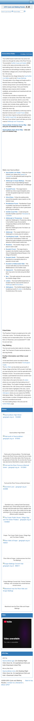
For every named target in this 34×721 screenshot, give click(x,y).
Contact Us (11, 682)
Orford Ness (9, 197)
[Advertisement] (17, 34)
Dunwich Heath (10, 257)
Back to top (29, 680)
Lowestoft (8, 176)
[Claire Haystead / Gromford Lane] (17, 494)
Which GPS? (5, 685)
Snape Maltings (21, 78)
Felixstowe (25, 214)
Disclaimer (19, 682)
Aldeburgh (9, 232)
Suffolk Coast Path (10, 117)
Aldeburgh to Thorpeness (14, 218)
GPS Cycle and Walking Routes (14, 7)
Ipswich (23, 174)
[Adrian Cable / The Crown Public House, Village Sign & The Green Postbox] (17, 524)
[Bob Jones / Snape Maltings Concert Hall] (17, 571)
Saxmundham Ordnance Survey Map (15, 125)
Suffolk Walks (7, 404)
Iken (7, 276)
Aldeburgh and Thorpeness (15, 121)
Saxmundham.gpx (9, 661)
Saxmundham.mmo (9, 671)
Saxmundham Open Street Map (13, 130)
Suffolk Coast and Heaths (18, 63)
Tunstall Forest (20, 113)
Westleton (9, 245)
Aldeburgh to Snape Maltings (15, 181)
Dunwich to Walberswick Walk (15, 264)
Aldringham (9, 287)
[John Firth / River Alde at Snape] (17, 547)
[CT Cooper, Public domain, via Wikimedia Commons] (17, 596)
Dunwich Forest (11, 249)
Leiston (8, 281)
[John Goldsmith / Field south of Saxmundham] (17, 443)
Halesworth (9, 270)
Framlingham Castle (12, 236)
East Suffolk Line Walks (13, 172)
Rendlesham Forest (12, 203)
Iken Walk (8, 367)
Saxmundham (19, 285)
